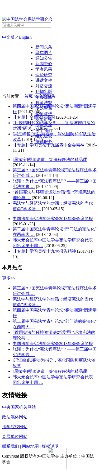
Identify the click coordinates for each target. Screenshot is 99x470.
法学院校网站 (14, 426)
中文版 (8, 37)
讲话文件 (43, 80)
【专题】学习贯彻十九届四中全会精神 (48, 145)
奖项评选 (43, 113)
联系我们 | (12, 446)
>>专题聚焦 (44, 96)
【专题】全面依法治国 (34, 117)
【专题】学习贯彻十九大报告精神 (44, 251)
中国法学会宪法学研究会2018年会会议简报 (53, 218)
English (25, 37)
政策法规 (43, 102)
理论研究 (43, 75)
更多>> (8, 278)
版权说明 (50, 446)
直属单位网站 (14, 436)
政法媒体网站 (14, 417)
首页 (29, 96)
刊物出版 (43, 91)
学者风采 (43, 69)
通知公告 (43, 58)
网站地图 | (32, 446)
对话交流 (43, 86)
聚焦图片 (43, 52)
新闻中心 (43, 63)
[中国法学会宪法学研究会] (27, 19)
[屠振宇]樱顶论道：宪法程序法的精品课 (50, 159)
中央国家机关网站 (19, 407)
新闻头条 (43, 47)
